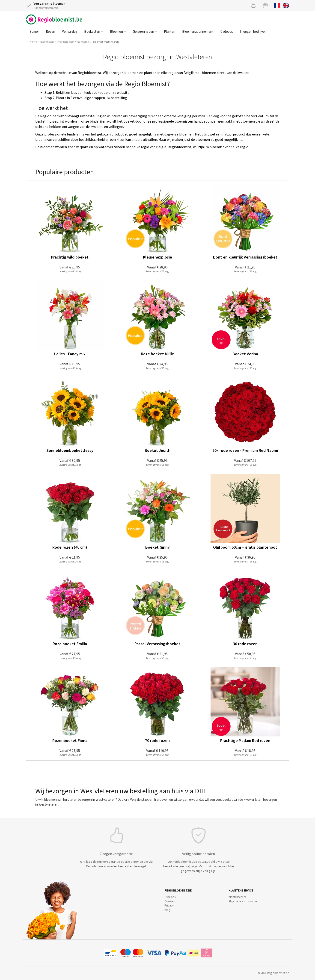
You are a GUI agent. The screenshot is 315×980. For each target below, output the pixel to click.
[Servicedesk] (265, 5)
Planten (169, 31)
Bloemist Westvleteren (106, 41)
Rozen (50, 31)
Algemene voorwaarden (243, 901)
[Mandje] (253, 5)
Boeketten (92, 31)
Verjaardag (69, 31)
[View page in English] (286, 5)
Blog (167, 910)
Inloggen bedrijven (253, 31)
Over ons (169, 897)
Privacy (169, 905)
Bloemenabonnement (198, 31)
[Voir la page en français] (277, 5)
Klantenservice (237, 897)
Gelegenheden (144, 31)
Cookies (169, 901)
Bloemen (117, 31)
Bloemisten (47, 41)
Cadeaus (226, 31)
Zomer (34, 31)
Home (33, 41)
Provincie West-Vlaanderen (73, 41)
